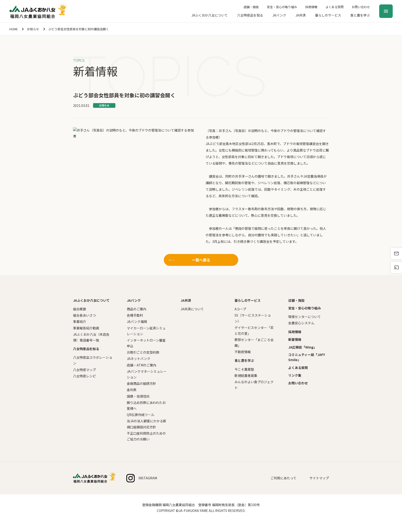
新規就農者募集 (245, 375)
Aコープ (240, 309)
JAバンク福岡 (137, 321)
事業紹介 (79, 321)
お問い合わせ (361, 7)
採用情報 (311, 7)
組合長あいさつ (84, 315)
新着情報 (294, 339)
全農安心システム (301, 323)
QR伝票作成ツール (140, 414)
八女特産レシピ (84, 376)
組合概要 (79, 309)
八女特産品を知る (250, 15)
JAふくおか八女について (209, 15)
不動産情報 (242, 351)
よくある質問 (334, 7)
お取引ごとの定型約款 (143, 352)
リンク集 (294, 375)
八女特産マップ (84, 369)
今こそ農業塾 (244, 369)
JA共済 (300, 15)
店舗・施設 (251, 7)
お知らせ (33, 29)
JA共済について (192, 309)
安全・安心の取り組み (282, 7)
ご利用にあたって (283, 478)
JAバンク (279, 15)
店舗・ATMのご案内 (141, 365)
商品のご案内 (136, 309)
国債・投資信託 (138, 396)
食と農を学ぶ (360, 15)
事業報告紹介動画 (86, 328)
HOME (13, 29)
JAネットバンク (138, 358)
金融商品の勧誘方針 (141, 383)
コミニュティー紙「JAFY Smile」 (306, 357)
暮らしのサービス (328, 15)
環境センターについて (304, 316)
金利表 (132, 389)
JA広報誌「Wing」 (302, 347)
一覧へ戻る (201, 260)
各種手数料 (135, 315)
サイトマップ (319, 478)
